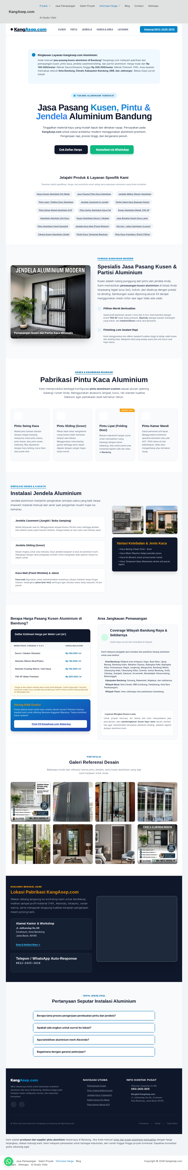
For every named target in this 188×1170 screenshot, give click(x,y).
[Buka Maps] (22, 1104)
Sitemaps (153, 5)
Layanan (123, 29)
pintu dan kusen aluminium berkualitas (135, 1139)
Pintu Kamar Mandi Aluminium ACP (55, 210)
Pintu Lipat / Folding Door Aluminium (56, 202)
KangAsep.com (21, 12)
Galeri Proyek (87, 5)
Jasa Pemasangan (65, 5)
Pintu (73, 29)
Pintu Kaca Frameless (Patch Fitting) (132, 234)
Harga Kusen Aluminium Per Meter (53, 194)
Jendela (87, 29)
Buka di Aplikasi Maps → (28, 944)
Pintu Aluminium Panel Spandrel (53, 226)
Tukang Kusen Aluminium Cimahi (53, 234)
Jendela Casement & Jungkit (94, 202)
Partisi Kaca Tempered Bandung (92, 234)
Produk (44, 5)
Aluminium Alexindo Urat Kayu (54, 218)
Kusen (62, 29)
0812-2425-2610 (140, 1088)
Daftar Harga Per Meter (98, 1100)
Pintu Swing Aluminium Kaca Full (95, 210)
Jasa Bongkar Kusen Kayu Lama (132, 218)
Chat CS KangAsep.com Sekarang (51, 724)
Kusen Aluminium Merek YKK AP (133, 210)
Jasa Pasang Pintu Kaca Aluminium (94, 194)
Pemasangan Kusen (96, 1085)
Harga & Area (105, 29)
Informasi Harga (108, 5)
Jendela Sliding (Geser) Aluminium (134, 194)
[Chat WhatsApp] (13, 1104)
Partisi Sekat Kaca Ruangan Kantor (132, 202)
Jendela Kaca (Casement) (99, 1095)
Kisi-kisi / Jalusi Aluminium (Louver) (133, 226)
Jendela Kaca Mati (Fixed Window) (92, 226)
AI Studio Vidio (48, 17)
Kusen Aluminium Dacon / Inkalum (93, 218)
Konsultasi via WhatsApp (112, 149)
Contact (139, 5)
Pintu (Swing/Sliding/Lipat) (100, 1090)
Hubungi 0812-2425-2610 (159, 29)
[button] (49, 6)
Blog (127, 5)
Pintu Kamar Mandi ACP (98, 1104)
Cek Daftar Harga (70, 149)
